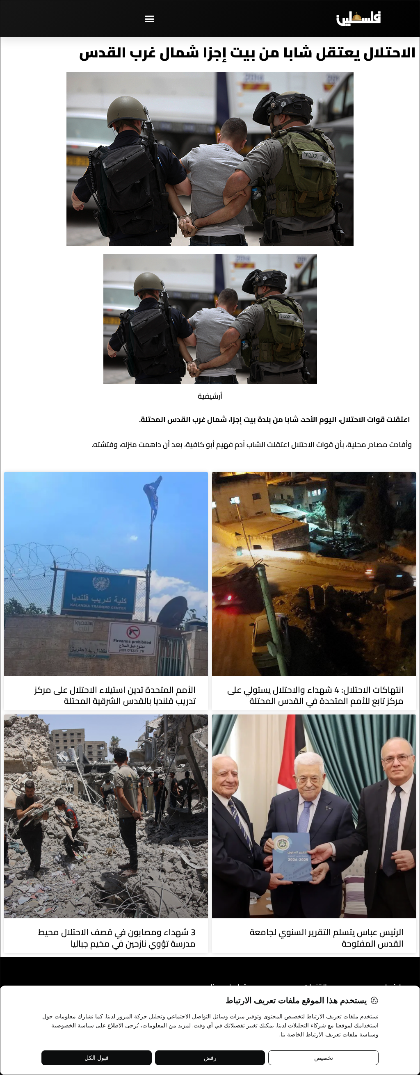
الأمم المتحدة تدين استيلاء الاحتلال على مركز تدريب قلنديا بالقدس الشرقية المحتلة (115, 695)
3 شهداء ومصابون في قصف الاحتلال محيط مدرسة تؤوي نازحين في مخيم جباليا (117, 937)
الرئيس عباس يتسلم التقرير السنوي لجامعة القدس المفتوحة (327, 937)
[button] (150, 18)
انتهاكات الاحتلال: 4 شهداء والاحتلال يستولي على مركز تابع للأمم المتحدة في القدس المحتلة (315, 695)
